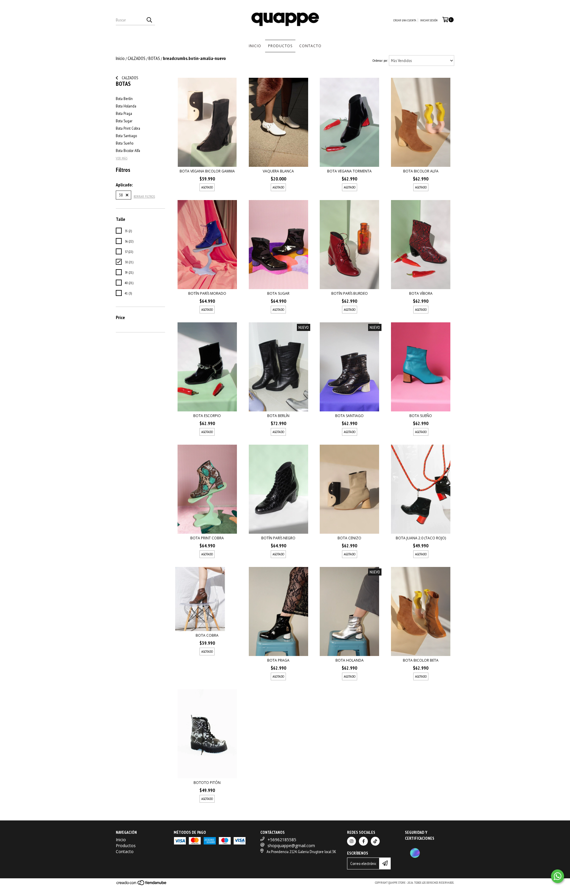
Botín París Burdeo (349, 293)
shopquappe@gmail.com (291, 845)
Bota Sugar (124, 120)
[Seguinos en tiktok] (375, 841)
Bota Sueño (124, 143)
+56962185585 (281, 839)
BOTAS (154, 58)
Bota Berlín (124, 98)
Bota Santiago (126, 135)
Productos (280, 45)
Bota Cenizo (349, 538)
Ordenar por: (380, 60)
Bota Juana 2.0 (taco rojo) (421, 538)
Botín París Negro (278, 538)
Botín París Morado (207, 293)
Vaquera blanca (278, 171)
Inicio (255, 45)
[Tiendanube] (142, 884)
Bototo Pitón (207, 782)
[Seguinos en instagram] (351, 841)
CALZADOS (136, 58)
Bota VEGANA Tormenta (349, 171)
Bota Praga (124, 113)
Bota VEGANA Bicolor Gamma (207, 171)
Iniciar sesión (429, 20)
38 (121, 195)
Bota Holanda (126, 106)
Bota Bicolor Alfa (128, 150)
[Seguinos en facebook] (363, 841)
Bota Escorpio (207, 415)
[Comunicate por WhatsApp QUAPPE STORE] (557, 876)
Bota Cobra (207, 635)
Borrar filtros (144, 196)
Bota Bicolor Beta (420, 660)
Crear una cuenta (404, 20)
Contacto (310, 45)
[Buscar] (149, 20)
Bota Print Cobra (128, 128)
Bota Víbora (421, 293)
